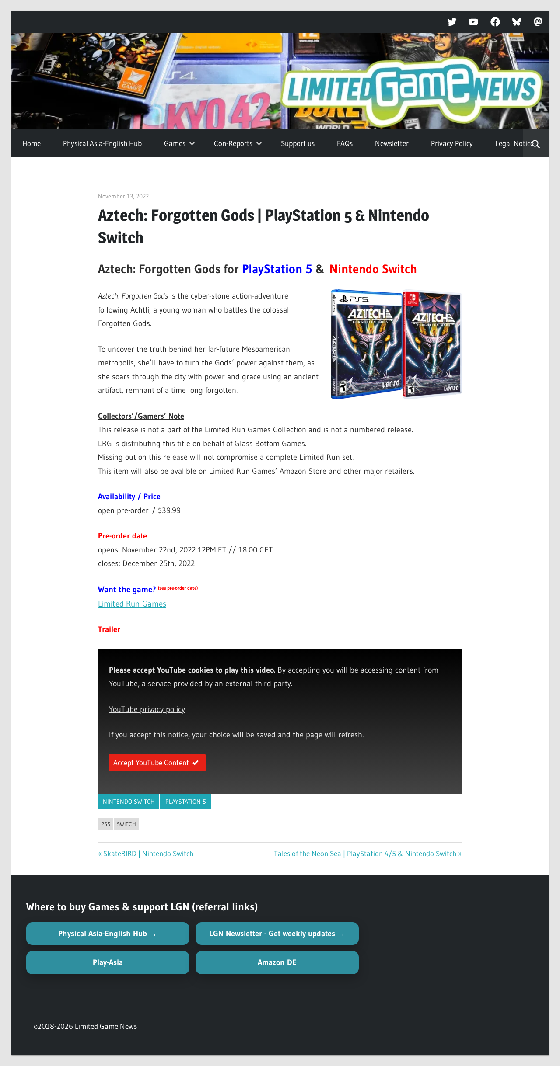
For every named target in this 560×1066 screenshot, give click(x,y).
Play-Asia (108, 962)
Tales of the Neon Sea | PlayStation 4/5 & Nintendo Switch (365, 853)
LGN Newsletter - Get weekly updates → (277, 933)
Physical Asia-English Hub (102, 143)
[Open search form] (536, 143)
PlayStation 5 (185, 802)
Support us (298, 143)
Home (31, 143)
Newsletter (392, 143)
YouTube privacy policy (147, 709)
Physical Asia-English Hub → (107, 933)
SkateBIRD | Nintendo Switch (148, 853)
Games (175, 143)
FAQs (345, 143)
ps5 (105, 823)
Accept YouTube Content (151, 762)
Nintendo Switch (128, 802)
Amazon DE (277, 962)
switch (126, 823)
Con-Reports (233, 143)
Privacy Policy (452, 143)
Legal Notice (514, 143)
